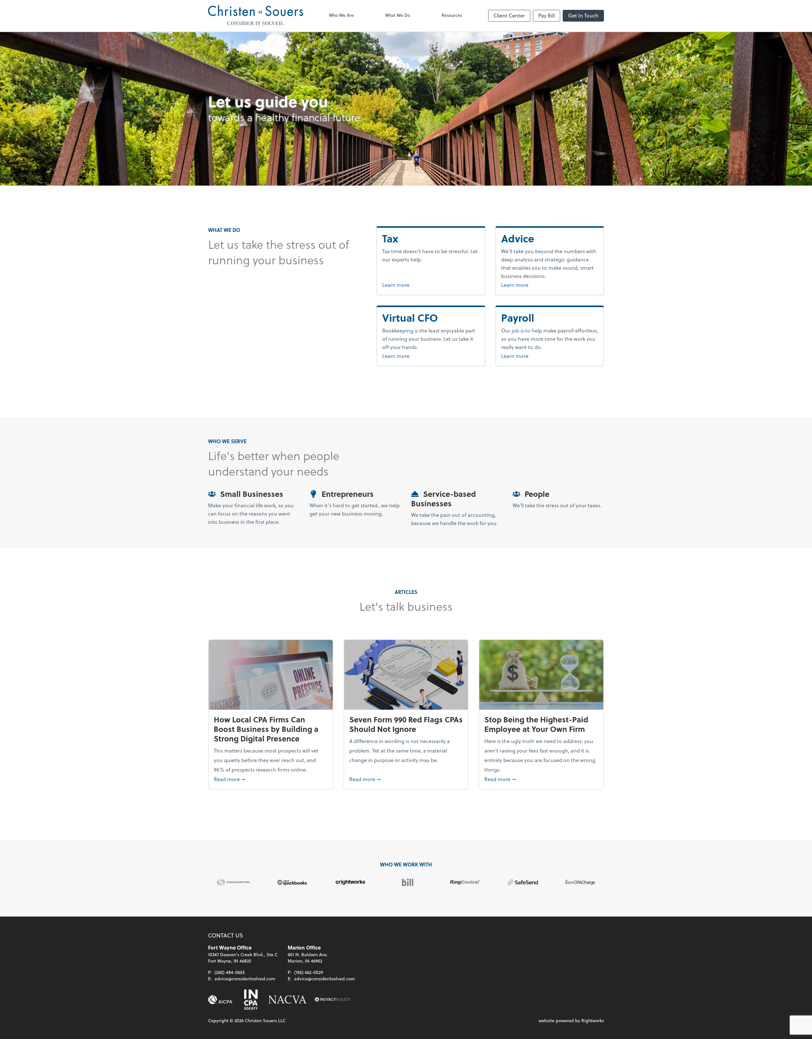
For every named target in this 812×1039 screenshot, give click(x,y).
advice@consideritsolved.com (244, 978)
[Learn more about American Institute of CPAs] (220, 999)
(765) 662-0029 (308, 972)
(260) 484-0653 (229, 972)
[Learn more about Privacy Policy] (332, 999)
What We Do (397, 15)
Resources (452, 15)
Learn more (407, 284)
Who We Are (341, 15)
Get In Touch (583, 15)
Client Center (509, 15)
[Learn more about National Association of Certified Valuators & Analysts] (287, 999)
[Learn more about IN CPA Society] (250, 1000)
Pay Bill (546, 15)
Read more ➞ (271, 779)
